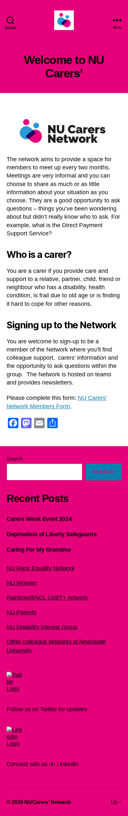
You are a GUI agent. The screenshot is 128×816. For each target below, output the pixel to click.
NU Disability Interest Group (42, 627)
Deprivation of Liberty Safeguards (51, 534)
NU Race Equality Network (41, 568)
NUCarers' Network (47, 802)
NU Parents (21, 612)
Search (15, 459)
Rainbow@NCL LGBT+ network (47, 597)
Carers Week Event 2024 (39, 519)
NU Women (21, 583)
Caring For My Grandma (39, 549)
